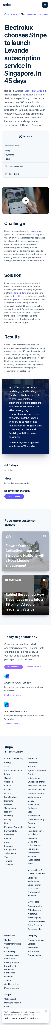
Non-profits (33, 848)
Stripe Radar (16, 299)
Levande (34, 231)
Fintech (31, 823)
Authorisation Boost (13, 770)
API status (32, 913)
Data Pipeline (10, 797)
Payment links (11, 830)
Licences (8, 976)
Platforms (32, 808)
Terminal (8, 860)
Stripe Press (33, 951)
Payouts (8, 838)
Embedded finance (37, 781)
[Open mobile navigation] (45, 5)
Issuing (7, 819)
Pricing (7, 762)
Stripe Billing (20, 292)
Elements (8, 800)
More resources (11, 988)
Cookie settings (11, 984)
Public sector (34, 859)
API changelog (34, 917)
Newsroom (33, 947)
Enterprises (33, 762)
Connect (8, 789)
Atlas (6, 766)
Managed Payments (13, 827)
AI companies (34, 815)
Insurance (32, 838)
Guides (7, 940)
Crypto (7, 793)
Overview (31, 14)
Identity (8, 811)
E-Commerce (34, 778)
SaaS (30, 811)
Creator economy (36, 819)
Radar (7, 842)
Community (9, 951)
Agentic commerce (37, 770)
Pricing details (11, 695)
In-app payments (36, 793)
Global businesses (36, 789)
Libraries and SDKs (36, 921)
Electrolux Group (34, 90)
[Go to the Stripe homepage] (8, 747)
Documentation (35, 906)
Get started (13, 666)
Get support (10, 998)
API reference (11, 723)
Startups (32, 766)
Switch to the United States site (20, 1018)
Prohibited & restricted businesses (10, 969)
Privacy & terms (11, 962)
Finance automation (37, 785)
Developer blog (35, 929)
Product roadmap (36, 940)
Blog (6, 947)
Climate (8, 785)
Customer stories (12, 943)
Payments (9, 834)
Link (6, 823)
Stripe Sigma (10, 853)
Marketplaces (34, 797)
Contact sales (13, 496)
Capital (7, 778)
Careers (31, 943)
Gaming (31, 827)
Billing (7, 774)
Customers (10, 14)
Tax (6, 857)
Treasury (8, 864)
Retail (30, 863)
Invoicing (8, 815)
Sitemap (8, 980)
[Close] (46, 1011)
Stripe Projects (35, 925)
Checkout (9, 781)
